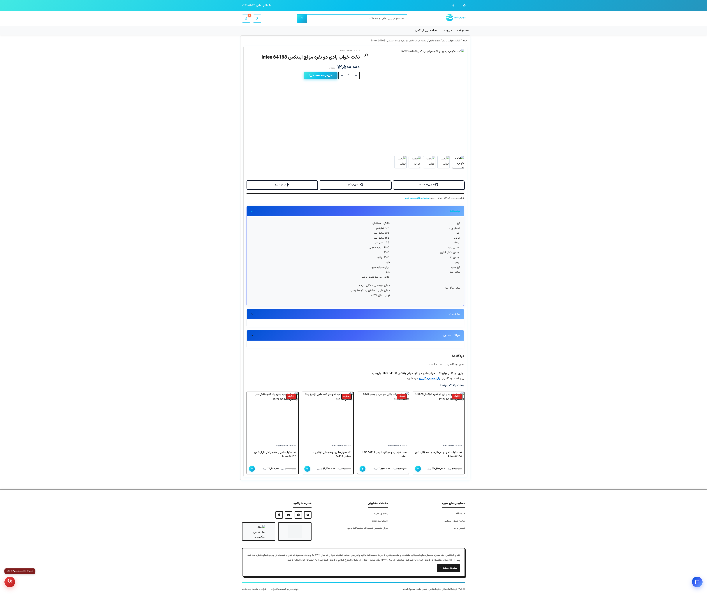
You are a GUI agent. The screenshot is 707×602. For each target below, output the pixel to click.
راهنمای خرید (381, 514)
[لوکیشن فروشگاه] (453, 5)
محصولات (463, 30)
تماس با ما (459, 528)
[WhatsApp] (308, 515)
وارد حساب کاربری (429, 378)
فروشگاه (460, 514)
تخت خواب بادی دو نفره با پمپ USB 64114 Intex (385, 454)
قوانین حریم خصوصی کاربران (284, 589)
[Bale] (288, 515)
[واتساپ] (464, 5)
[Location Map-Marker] (279, 515)
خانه (464, 41)
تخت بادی (434, 41)
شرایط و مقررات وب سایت (254, 589)
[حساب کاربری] (257, 19)
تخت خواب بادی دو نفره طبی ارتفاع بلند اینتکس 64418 (331, 454)
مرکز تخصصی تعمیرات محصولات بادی (367, 528)
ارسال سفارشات (380, 521)
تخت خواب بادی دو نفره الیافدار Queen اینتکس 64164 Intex (438, 454)
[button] (366, 55)
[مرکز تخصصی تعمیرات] (9, 582)
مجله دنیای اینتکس (426, 30)
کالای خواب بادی (451, 41)
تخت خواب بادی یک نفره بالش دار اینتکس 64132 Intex (275, 454)
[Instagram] (298, 515)
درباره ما (447, 30)
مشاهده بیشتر (448, 568)
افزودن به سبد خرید (320, 75)
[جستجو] (302, 19)
